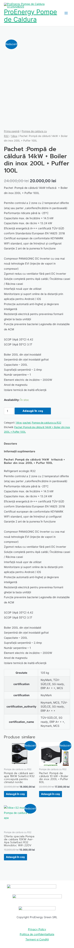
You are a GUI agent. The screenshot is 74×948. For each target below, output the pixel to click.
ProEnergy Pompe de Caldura (30, 15)
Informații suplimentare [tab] (19, 451)
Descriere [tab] (10, 443)
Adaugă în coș (32, 411)
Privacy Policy (37, 929)
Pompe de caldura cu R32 (46, 422)
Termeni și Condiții (37, 939)
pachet (27, 422)
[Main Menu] (66, 13)
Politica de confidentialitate (37, 934)
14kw (14, 136)
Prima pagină (11, 131)
